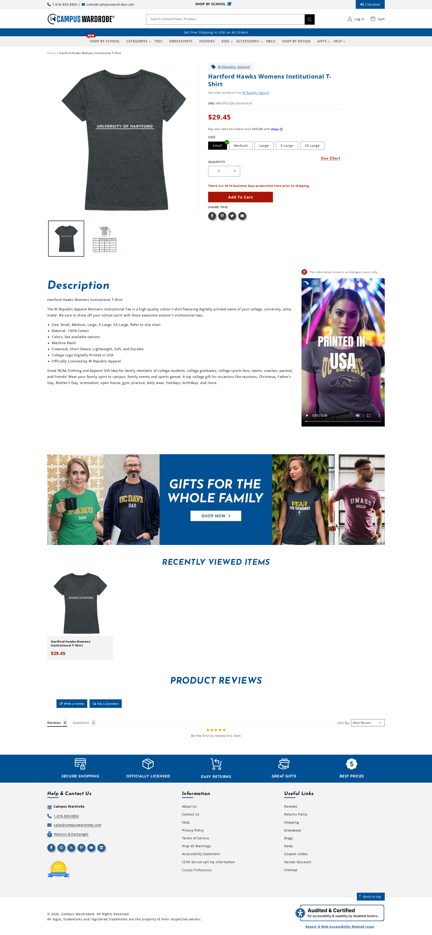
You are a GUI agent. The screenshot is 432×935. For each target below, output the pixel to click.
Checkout (372, 4)
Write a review (74, 703)
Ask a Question (108, 703)
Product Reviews (216, 681)
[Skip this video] (306, 283)
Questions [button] (81, 722)
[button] (137, 41)
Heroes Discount (297, 862)
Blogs (288, 838)
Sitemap (290, 870)
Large (264, 145)
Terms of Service (195, 838)
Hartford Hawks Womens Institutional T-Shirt (90, 53)
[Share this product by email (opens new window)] (242, 216)
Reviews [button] (54, 722)
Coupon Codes (296, 854)
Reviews (290, 806)
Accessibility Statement (201, 854)
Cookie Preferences (197, 870)
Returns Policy (295, 814)
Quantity (216, 162)
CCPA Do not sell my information (208, 862)
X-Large (287, 145)
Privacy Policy (193, 830)
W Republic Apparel (234, 67)
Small (217, 145)
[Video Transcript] (315, 283)
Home (51, 53)
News (288, 846)
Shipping (291, 822)
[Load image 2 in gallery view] (104, 238)
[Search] (310, 19)
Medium (241, 145)
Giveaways (292, 830)
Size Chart (330, 158)
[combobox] (230, 19)
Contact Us (191, 814)
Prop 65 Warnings (196, 846)
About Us (189, 806)
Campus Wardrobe (76, 914)
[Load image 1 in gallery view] (66, 238)
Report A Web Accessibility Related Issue (340, 926)
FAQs (186, 822)
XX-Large (312, 145)
